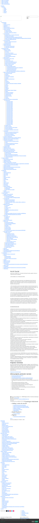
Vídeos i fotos (4, 504)
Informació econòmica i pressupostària (9, 438)
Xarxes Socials (4, 503)
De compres (4, 477)
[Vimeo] (12, 510)
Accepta (36, 521)
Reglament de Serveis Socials (15, 371)
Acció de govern (5, 428)
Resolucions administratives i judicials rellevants (10, 442)
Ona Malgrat (4, 505)
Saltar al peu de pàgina (6, 3)
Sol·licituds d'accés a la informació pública (9, 443)
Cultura (3, 473)
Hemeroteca (4, 507)
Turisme (2, 508)
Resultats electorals (5, 430)
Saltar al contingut (5, 1)
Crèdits (23, 510)
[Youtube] (10, 510)
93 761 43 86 (17, 397)
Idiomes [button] (3, 6)
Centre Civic (4, 487)
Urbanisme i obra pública (6, 444)
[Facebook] (8, 510)
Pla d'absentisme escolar (16, 376)
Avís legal (23, 514)
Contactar (2, 5)
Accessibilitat (24, 515)
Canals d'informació (5, 432)
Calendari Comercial (5, 446)
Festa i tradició (4, 475)
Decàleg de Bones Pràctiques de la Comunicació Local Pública (13, 506)
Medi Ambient (4, 493)
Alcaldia (3, 421)
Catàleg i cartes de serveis (6, 482)
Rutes (3, 468)
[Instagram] (13, 510)
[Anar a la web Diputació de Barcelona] (24, 518)
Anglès (5, 10)
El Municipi (2, 462)
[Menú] (1, 21)
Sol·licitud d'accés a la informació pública (9, 456)
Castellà (5, 9)
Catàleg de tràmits (5, 453)
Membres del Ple (5, 425)
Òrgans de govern (5, 423)
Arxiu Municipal (5, 485)
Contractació (4, 440)
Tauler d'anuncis (5, 435)
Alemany (5, 11)
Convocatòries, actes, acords (7, 436)
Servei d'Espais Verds (6, 495)
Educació (3, 491)
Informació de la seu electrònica (8, 449)
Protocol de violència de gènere (17, 375)
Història (3, 463)
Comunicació (3, 496)
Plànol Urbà (4, 467)
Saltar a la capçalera (5, 0)
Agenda (3, 499)
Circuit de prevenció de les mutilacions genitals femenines (22, 377)
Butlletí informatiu (5, 500)
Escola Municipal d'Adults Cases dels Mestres (10, 494)
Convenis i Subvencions (6, 441)
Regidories (4, 424)
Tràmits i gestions (4, 451)
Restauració (4, 476)
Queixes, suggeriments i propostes (8, 455)
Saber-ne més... (3, 521)
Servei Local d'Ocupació (6, 488)
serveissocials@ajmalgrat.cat (24, 399)
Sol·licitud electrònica (6, 454)
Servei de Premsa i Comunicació (8, 497)
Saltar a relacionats (5, 2)
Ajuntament (3, 420)
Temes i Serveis (3, 481)
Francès (5, 12)
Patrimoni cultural (5, 469)
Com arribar (4, 465)
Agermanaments (5, 480)
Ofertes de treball (5, 434)
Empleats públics (5, 445)
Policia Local (4, 489)
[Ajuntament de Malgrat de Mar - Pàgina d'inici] (11, 18)
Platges (3, 470)
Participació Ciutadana (6, 484)
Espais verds (4, 471)
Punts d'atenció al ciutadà (6, 452)
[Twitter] (7, 510)
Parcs (3, 472)
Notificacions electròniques (7, 460)
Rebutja (33, 521)
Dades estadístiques (5, 464)
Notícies (3, 498)
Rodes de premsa (5, 502)
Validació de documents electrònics (8, 461)
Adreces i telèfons (5, 478)
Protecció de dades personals (7, 450)
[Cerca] (27, 18)
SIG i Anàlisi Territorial (6, 490)
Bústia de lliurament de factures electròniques (10, 459)
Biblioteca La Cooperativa (6, 486)
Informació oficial (4, 433)
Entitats (3, 479)
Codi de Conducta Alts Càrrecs (7, 426)
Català (5, 8)
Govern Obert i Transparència (7, 447)
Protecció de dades (25, 513)
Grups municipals (5, 429)
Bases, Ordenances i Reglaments (8, 437)
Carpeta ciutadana (5, 458)
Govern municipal (5, 427)
